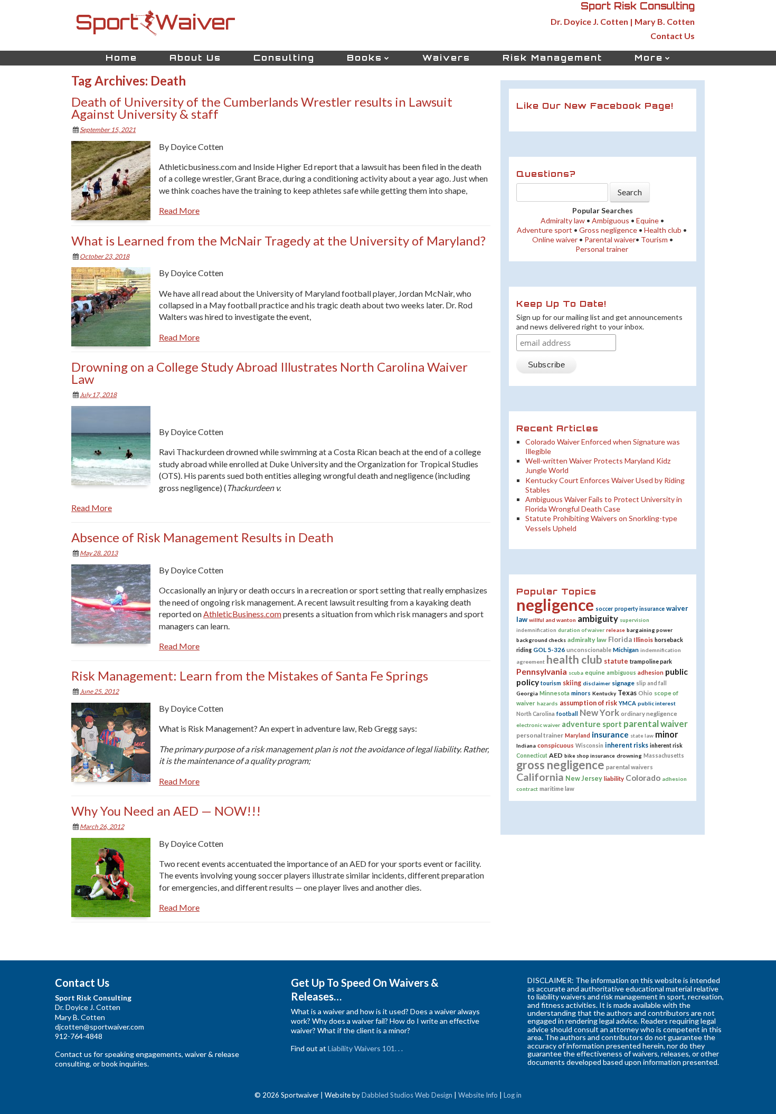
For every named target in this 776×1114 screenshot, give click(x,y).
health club (574, 659)
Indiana (526, 745)
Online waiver (554, 239)
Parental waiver (610, 239)
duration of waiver (581, 630)
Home (121, 57)
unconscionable (588, 649)
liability (614, 778)
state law (642, 735)
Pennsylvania (541, 671)
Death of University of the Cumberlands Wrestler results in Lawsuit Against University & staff (261, 107)
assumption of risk (588, 702)
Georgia (527, 693)
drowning (629, 755)
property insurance (639, 609)
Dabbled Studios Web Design (407, 1095)
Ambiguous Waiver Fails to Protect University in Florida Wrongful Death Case (603, 504)
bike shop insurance (589, 755)
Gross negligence (608, 229)
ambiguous (621, 672)
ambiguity (598, 618)
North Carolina (535, 713)
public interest (657, 703)
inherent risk (666, 745)
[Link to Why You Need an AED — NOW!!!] (115, 879)
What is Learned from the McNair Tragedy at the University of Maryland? (278, 240)
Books (364, 57)
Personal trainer (601, 248)
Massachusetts (663, 755)
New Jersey (583, 778)
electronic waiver (538, 725)
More (649, 57)
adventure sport (592, 724)
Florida (620, 639)
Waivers (446, 57)
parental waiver (655, 723)
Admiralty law (563, 220)
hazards (547, 703)
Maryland (577, 735)
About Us (195, 57)
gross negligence (560, 765)
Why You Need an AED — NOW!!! (166, 810)
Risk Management (552, 57)
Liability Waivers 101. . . (365, 1048)
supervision (634, 620)
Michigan (626, 649)
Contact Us (672, 36)
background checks (541, 640)
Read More (179, 210)
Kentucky (604, 693)
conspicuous (555, 745)
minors (581, 693)
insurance (610, 734)
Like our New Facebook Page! (595, 105)
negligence (555, 604)
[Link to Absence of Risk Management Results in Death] (115, 605)
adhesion (651, 672)
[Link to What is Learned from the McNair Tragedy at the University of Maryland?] (115, 308)
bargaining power (650, 630)
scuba (576, 672)
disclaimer (596, 683)
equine (595, 672)
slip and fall (651, 683)
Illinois (643, 639)
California (540, 777)
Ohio (645, 693)
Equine (647, 220)
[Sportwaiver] (155, 21)
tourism (551, 683)
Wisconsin (589, 745)
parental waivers (629, 766)
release (615, 630)
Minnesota (555, 693)
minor (666, 734)
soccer (604, 609)
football (567, 714)
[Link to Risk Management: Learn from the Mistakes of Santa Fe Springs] (115, 744)
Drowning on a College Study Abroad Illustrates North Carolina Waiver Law (269, 372)
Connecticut (531, 755)
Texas (627, 692)
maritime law (557, 788)
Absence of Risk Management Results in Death (202, 537)
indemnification (536, 630)
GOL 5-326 (549, 649)
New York (599, 712)
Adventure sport (544, 229)
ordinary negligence (649, 713)
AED (556, 755)
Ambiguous (610, 220)
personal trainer (539, 735)
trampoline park (651, 661)
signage (623, 683)
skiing (572, 683)
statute (616, 661)
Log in (513, 1095)
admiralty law (587, 640)
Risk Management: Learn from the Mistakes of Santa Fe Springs (249, 675)
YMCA (627, 703)
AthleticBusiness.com (242, 614)
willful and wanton (552, 620)
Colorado (643, 777)
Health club (663, 229)
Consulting (284, 57)
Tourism (654, 239)
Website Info (478, 1095)
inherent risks (626, 745)
